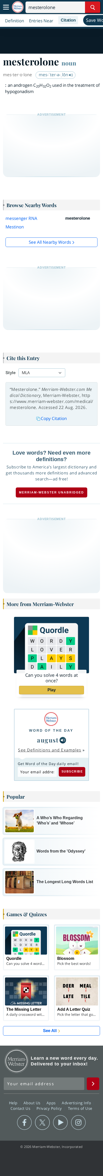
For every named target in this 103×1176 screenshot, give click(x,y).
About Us (33, 1102)
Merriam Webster (16, 1060)
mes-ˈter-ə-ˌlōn (54, 74)
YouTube (60, 1122)
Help (14, 1102)
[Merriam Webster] (51, 719)
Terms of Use (80, 1108)
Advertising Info (77, 1102)
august (47, 740)
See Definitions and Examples (49, 750)
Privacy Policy (49, 1108)
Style (11, 372)
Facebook (24, 1122)
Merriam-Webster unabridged (51, 492)
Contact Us (21, 1108)
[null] (63, 740)
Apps (51, 1102)
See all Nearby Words (50, 242)
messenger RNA (21, 218)
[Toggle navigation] (6, 7)
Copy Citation (54, 418)
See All (50, 1030)
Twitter (42, 1122)
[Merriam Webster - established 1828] (18, 7)
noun (69, 63)
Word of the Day (51, 730)
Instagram (78, 1122)
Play (52, 690)
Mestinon (15, 227)
